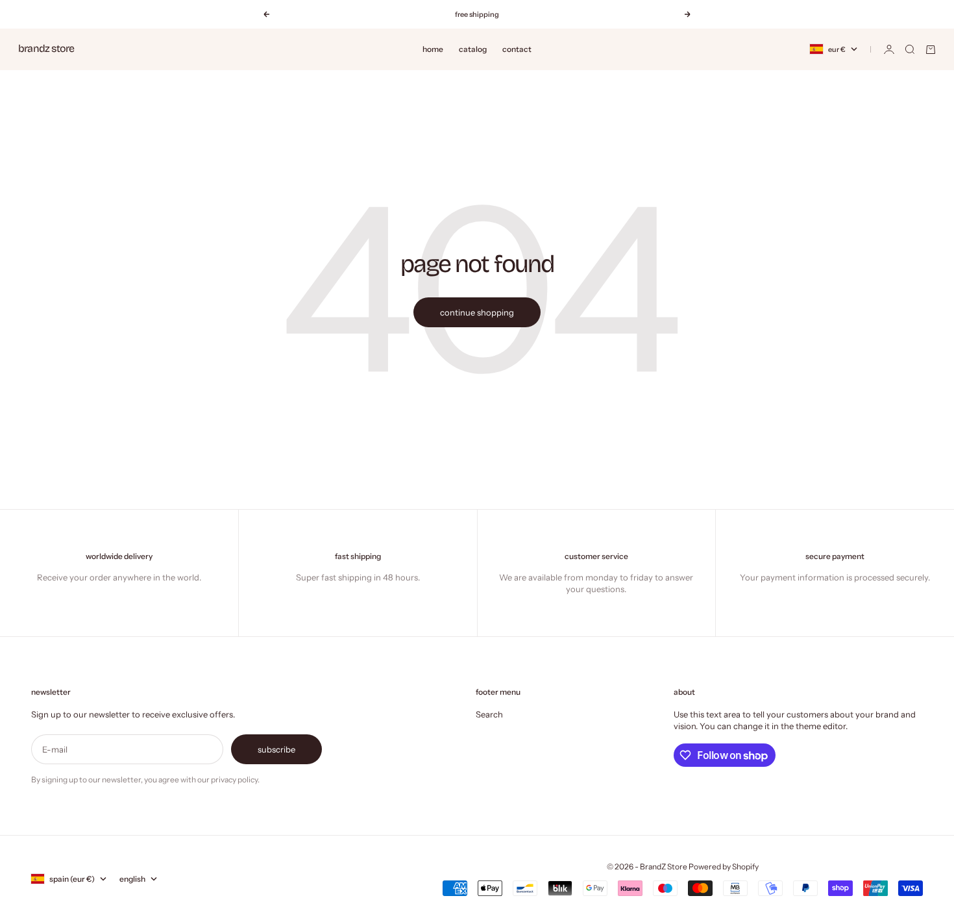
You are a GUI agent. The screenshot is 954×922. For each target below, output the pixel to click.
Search (489, 714)
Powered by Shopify (724, 866)
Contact (517, 49)
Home (432, 49)
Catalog (473, 49)
